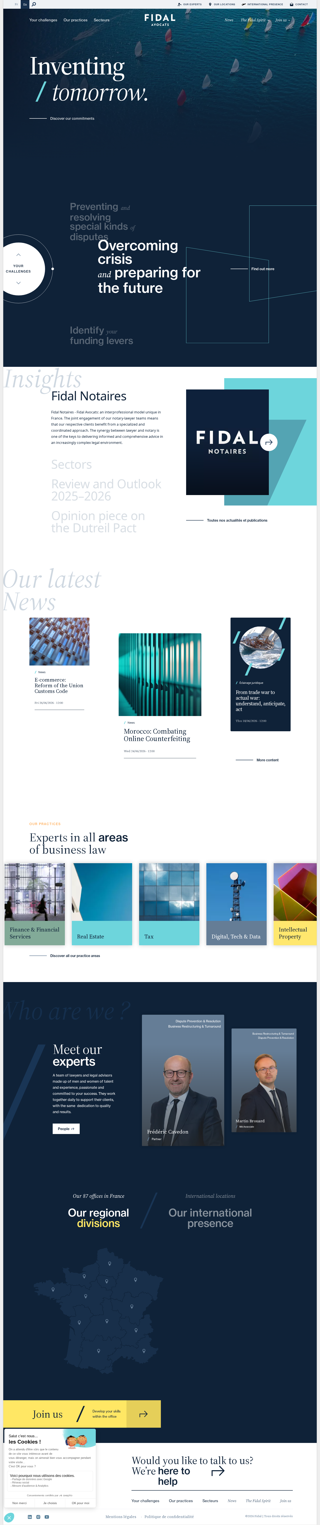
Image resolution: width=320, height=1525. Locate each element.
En (25, 4)
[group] (93, 904)
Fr (16, 4)
